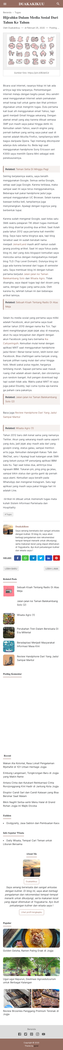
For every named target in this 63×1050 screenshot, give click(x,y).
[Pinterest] (56, 558)
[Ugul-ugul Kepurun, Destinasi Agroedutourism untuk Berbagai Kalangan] (31, 975)
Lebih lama (52, 568)
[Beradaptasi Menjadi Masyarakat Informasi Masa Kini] (9, 646)
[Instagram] (37, 1034)
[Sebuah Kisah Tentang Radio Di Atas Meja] (9, 591)
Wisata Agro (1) (25, 428)
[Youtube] (43, 1034)
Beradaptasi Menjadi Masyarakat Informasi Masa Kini (36, 644)
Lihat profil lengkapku (31, 912)
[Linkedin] (48, 558)
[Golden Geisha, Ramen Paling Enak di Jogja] (31, 946)
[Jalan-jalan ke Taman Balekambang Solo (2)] (9, 605)
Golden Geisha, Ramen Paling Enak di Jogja (28, 950)
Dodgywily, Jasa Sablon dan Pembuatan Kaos (32, 823)
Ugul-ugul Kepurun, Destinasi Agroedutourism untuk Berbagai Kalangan (29, 981)
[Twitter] (25, 558)
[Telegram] (33, 558)
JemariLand (19, 244)
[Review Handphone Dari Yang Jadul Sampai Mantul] (9, 660)
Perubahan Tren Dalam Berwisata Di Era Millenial (37, 630)
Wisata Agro (37, 278)
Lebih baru (11, 568)
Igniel (36, 1046)
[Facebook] (17, 558)
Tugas (9, 514)
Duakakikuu (31, 3)
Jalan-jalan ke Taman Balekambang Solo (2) (37, 603)
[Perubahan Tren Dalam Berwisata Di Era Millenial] (9, 632)
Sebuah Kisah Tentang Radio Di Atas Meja (38, 589)
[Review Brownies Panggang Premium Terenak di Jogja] (31, 1007)
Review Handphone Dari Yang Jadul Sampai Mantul (37, 658)
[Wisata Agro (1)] (9, 618)
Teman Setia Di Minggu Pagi (32, 169)
